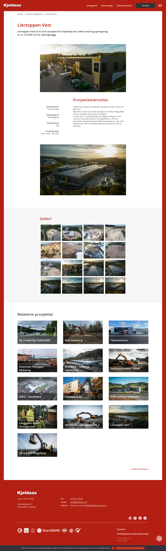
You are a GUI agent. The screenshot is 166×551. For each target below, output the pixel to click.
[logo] (12, 5)
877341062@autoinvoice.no (95, 505)
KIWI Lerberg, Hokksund (124, 396)
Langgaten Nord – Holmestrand (30, 424)
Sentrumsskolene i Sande (125, 368)
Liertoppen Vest (119, 425)
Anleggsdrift (92, 5)
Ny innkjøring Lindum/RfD (34, 340)
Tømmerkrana (119, 340)
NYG (125, 540)
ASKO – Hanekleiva (30, 396)
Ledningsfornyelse (124, 5)
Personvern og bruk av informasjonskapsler (130, 548)
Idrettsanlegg (107, 5)
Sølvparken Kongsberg (32, 453)
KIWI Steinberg (73, 340)
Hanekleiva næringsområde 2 (82, 425)
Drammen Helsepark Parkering (31, 368)
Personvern (121, 529)
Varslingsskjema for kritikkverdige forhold (133, 534)
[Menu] (159, 5)
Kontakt (145, 5)
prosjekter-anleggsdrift (33, 14)
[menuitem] (159, 5)
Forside (20, 14)
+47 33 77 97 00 (76, 499)
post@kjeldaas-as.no (78, 502)
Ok (113, 548)
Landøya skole (73, 396)
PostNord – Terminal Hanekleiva (77, 368)
